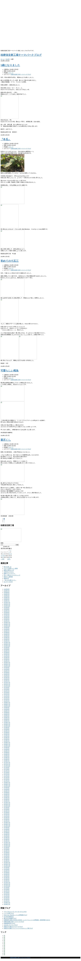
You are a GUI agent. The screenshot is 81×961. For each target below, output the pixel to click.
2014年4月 (6, 836)
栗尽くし (6, 439)
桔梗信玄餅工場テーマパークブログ (21, 74)
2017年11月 (7, 764)
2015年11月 (7, 804)
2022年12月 (7, 662)
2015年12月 (7, 802)
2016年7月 (6, 791)
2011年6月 (6, 892)
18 (3, 555)
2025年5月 (6, 614)
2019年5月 (6, 734)
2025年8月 (6, 609)
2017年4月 (6, 776)
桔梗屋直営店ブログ (9, 923)
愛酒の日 (6, 578)
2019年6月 (6, 732)
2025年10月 (7, 606)
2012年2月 (6, 879)
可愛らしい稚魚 (10, 370)
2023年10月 (7, 646)
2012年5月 (6, 874)
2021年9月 (6, 687)
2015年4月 (6, 816)
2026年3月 (6, 597)
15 (9, 554)
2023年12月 (7, 642)
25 (3, 557)
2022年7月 (6, 671)
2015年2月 (6, 819)
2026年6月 (6, 592)
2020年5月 (6, 714)
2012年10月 (7, 866)
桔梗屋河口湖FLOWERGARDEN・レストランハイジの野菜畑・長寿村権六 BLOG (27, 920)
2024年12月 (7, 622)
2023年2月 (6, 659)
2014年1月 (6, 841)
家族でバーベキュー (9, 573)
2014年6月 (6, 832)
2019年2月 (6, 739)
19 (4, 555)
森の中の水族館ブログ (10, 918)
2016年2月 (6, 799)
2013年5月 (6, 854)
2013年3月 (6, 857)
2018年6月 (6, 752)
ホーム (2, 59)
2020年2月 (6, 719)
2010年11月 (7, 904)
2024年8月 (6, 629)
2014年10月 (7, 826)
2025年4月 (6, 616)
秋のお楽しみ (7, 566)
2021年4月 (6, 696)
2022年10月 (7, 666)
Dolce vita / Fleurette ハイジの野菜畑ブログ (15, 915)
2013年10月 (7, 846)
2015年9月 (6, 807)
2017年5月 (6, 774)
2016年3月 (6, 797)
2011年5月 (6, 894)
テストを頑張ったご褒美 (11, 568)
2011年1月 (6, 901)
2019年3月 (6, 737)
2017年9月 (6, 767)
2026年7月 (6, 591)
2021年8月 (6, 689)
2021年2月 (6, 699)
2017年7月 (6, 771)
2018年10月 (7, 746)
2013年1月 (6, 861)
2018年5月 (6, 754)
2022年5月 (6, 674)
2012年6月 (6, 872)
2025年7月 (6, 611)
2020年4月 (6, 716)
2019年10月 (7, 726)
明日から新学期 (8, 576)
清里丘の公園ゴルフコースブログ (13, 926)
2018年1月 (6, 761)
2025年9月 (6, 607)
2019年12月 (7, 722)
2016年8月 (6, 789)
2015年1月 (6, 821)
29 (9, 557)
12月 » (9, 559)
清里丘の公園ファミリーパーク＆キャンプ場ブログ (18, 928)
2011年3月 (6, 897)
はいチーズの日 (8, 581)
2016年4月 (6, 796)
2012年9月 (6, 867)
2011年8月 (6, 889)
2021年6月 (6, 692)
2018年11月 (7, 744)
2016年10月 (7, 786)
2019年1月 (6, 741)
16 (11, 554)
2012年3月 (6, 877)
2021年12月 (7, 682)
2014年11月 (7, 824)
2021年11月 (7, 684)
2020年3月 (6, 717)
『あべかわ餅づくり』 (10, 580)
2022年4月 (6, 676)
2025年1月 (6, 621)
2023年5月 (6, 654)
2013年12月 (7, 842)
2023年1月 (6, 661)
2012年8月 (6, 869)
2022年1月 (6, 681)
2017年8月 (6, 769)
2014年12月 (7, 822)
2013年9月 (6, 847)
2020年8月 (6, 709)
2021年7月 (6, 691)
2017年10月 (7, 766)
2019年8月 (6, 729)
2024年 (8, 59)
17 (1, 555)
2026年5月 (6, 594)
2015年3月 (6, 817)
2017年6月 (6, 772)
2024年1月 (6, 641)
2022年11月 (7, 664)
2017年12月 (7, 762)
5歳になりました (10, 65)
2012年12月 (7, 862)
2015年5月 (6, 814)
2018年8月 (6, 749)
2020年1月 (6, 721)
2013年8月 (6, 849)
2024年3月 (6, 637)
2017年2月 (6, 779)
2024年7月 (6, 631)
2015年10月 (7, 806)
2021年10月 (7, 686)
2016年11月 (7, 784)
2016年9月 (6, 787)
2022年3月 (6, 677)
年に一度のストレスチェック (12, 575)
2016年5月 (6, 794)
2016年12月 (7, 782)
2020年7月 (6, 711)
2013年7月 (6, 851)
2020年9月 (6, 707)
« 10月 (2, 559)
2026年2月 (6, 599)
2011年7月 (6, 891)
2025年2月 (6, 619)
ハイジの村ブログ (9, 913)
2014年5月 (6, 834)
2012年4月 (6, 876)
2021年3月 (6, 697)
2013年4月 (6, 856)
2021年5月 (6, 694)
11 (3, 554)
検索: (2, 543)
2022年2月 (6, 679)
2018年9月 (6, 747)
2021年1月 (6, 701)
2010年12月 (7, 902)
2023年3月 (6, 657)
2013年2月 (6, 859)
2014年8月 (6, 829)
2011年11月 (7, 884)
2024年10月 (7, 626)
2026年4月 (6, 596)
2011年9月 (6, 887)
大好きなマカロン (9, 571)
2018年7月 (6, 751)
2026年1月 (6, 601)
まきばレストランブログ (11, 925)
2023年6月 (6, 652)
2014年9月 (6, 827)
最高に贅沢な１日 (9, 570)
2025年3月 (6, 617)
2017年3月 (6, 777)
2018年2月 (6, 759)
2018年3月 (6, 757)
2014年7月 (6, 831)
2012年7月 (6, 871)
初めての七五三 (10, 260)
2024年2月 (6, 639)
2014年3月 (6, 837)
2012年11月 (7, 864)
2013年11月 (7, 844)
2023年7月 (6, 651)
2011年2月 (6, 899)
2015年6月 (6, 812)
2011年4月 (6, 896)
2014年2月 (6, 839)
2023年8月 (6, 649)
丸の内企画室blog (9, 916)
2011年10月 (7, 886)
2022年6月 (6, 672)
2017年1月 (6, 781)
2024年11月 (7, 624)
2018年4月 (6, 756)
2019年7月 (6, 731)
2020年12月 (7, 702)
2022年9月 (6, 667)
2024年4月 (6, 636)
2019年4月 (6, 736)
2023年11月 (7, 644)
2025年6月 (6, 612)
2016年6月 (6, 792)
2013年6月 (6, 852)
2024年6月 (6, 632)
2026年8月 (6, 589)
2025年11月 (7, 604)
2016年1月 (6, 801)
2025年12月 (7, 602)
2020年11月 (7, 704)
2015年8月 (6, 809)
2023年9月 (6, 647)
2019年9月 (6, 727)
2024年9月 (6, 627)
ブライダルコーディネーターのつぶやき (15, 911)
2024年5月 (6, 634)
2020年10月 (7, 706)
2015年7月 (6, 811)
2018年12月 (7, 742)
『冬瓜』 (6, 139)
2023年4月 (6, 656)
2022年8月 (6, 669)
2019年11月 (7, 724)
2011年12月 (7, 882)
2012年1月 (6, 881)
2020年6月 (6, 712)
